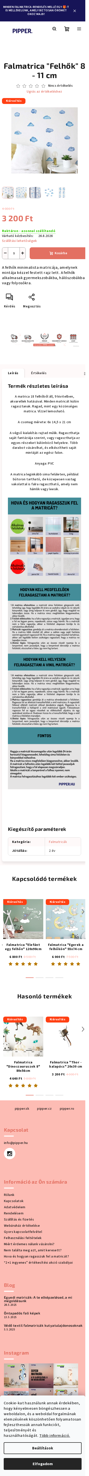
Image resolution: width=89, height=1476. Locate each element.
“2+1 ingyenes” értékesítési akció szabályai (38, 1262)
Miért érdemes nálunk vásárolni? (29, 1244)
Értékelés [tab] (38, 373)
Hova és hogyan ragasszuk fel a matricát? (36, 1256)
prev (6, 912)
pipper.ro (67, 1108)
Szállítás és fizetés (19, 1219)
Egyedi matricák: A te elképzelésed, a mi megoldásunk (38, 1299)
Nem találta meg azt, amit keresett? (33, 1250)
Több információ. (54, 1435)
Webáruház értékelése (22, 1225)
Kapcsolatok (13, 1201)
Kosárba (61, 253)
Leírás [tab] (13, 373)
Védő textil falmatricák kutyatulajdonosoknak (43, 1325)
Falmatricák (58, 841)
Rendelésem (13, 1213)
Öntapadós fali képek (22, 1313)
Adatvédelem (14, 1207)
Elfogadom (43, 1464)
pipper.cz (44, 1108)
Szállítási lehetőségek (19, 240)
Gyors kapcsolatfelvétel (23, 1231)
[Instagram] (9, 1153)
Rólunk (9, 1194)
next (83, 912)
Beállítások (42, 1448)
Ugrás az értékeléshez (44, 91)
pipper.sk (22, 1108)
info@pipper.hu (16, 1143)
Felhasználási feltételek (23, 1238)
